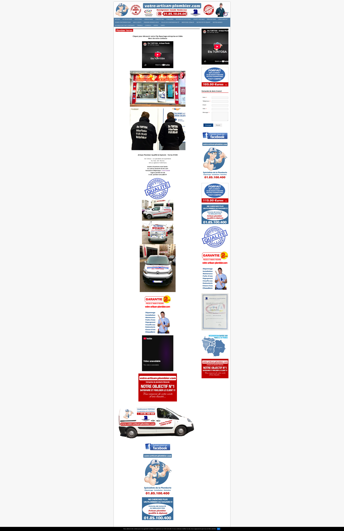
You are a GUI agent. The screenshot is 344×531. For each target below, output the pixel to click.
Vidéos (156, 25)
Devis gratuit (223, 19)
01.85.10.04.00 (166, 170)
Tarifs (163, 25)
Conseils (148, 25)
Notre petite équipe (203, 22)
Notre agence (217, 22)
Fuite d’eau (138, 19)
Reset (218, 125)
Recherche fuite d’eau (183, 19)
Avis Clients (137, 22)
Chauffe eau (160, 19)
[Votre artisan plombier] (172, 16)
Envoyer (208, 125)
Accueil (117, 19)
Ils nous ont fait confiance (124, 25)
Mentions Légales (188, 22)
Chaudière (169, 19)
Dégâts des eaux (199, 19)
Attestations (127, 19)
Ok (218, 529)
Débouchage (148, 19)
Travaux (140, 25)
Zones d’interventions (123, 22)
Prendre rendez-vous (151, 22)
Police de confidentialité (170, 22)
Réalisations (211, 19)
